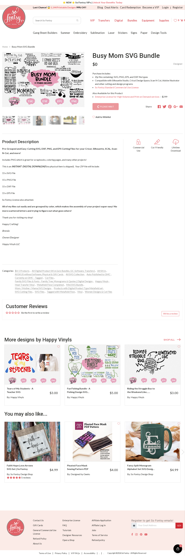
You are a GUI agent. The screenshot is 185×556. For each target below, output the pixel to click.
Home (5, 46)
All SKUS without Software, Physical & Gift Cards (39, 274)
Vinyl (79, 291)
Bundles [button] (132, 20)
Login (165, 7)
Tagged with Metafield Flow (61, 291)
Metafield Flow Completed (50, 284)
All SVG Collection (75, 274)
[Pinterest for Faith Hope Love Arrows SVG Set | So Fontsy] (35, 455)
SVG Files (39, 291)
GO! (179, 525)
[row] (92, 375)
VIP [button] (92, 20)
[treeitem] (8, 120)
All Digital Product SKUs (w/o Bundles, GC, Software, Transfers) (63, 270)
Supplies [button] (164, 20)
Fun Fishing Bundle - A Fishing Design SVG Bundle (78, 390)
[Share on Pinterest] (170, 106)
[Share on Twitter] (164, 106)
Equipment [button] (148, 20)
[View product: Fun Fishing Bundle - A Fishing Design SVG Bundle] (92, 364)
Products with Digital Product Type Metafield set (78, 288)
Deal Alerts (111, 7)
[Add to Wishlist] (58, 346)
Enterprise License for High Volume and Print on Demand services (127, 96)
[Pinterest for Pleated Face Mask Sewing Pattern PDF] (95, 455)
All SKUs (101, 270)
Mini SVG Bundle (74, 284)
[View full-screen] (81, 55)
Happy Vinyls (101, 281)
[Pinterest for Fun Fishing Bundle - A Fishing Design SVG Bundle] (95, 378)
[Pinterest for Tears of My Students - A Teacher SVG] (35, 378)
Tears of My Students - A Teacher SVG (20, 390)
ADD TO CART (48, 378)
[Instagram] (136, 534)
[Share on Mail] (181, 106)
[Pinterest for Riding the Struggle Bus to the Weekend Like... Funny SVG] (156, 378)
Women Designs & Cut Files (98, 291)
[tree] (43, 121)
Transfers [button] (104, 20)
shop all (169, 339)
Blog (100, 7)
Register (178, 7)
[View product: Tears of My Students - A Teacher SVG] (32, 364)
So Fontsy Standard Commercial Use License (117, 87)
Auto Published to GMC (98, 274)
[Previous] (8, 82)
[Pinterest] (141, 534)
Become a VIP (150, 7)
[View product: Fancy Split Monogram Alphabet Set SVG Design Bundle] (153, 441)
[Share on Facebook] (159, 106)
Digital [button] (118, 20)
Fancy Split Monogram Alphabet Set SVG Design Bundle (140, 467)
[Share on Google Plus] (176, 106)
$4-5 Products (22, 270)
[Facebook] (132, 534)
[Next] (78, 82)
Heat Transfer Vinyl (24, 284)
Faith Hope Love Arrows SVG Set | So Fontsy (20, 467)
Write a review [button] (170, 313)
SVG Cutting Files (23, 291)
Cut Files (49, 277)
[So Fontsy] (14, 17)
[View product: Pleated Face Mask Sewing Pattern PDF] (92, 441)
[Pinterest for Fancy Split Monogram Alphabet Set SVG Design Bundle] (156, 455)
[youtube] (146, 534)
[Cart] (181, 20)
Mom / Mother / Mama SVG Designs (33, 288)
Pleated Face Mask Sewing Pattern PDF (77, 467)
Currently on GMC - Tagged (28, 277)
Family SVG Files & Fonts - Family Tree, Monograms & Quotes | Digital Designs (54, 281)
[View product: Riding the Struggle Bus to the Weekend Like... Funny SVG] (153, 364)
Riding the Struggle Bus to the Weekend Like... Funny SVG (141, 390)
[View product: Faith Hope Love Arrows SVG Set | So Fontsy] (32, 441)
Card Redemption (130, 7)
